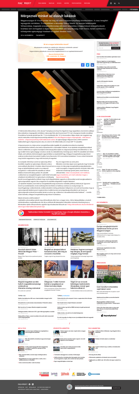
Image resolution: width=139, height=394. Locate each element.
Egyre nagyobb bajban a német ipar (63, 361)
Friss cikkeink (42, 3)
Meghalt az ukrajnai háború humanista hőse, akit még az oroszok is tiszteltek (55, 252)
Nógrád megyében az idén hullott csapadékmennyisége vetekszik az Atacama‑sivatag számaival (29, 285)
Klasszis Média (44, 389)
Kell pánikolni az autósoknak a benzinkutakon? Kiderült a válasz (35, 302)
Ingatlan (51, 3)
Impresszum (21, 387)
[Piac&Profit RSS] (33, 384)
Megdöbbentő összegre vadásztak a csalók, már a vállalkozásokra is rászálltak (32, 359)
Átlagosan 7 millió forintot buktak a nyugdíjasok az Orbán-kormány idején (54, 284)
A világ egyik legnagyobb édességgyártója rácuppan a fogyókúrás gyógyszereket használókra (36, 348)
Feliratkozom (115, 48)
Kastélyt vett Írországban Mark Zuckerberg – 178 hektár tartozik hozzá (111, 184)
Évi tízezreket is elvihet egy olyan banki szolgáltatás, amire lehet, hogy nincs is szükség (107, 242)
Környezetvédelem (39, 219)
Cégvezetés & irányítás (61, 328)
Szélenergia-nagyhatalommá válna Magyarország (106, 248)
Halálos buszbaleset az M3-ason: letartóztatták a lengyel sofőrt (35, 298)
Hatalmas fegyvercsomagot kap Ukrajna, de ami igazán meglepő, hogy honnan (82, 252)
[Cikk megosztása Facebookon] (83, 65)
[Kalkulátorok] (111, 3)
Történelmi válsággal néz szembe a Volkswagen (67, 354)
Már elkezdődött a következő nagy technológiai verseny (38, 339)
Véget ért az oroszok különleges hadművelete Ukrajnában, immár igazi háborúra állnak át (80, 285)
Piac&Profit (40, 35)
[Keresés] (119, 3)
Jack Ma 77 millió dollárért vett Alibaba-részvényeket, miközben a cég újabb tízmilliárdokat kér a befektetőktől (112, 122)
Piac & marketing (94, 328)
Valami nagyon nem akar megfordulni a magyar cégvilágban (73, 331)
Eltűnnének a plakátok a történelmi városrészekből (102, 357)
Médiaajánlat (32, 387)
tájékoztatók (28, 389)
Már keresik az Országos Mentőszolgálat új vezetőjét (32, 307)
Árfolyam (87, 3)
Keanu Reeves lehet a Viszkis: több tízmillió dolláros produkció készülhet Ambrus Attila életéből (111, 136)
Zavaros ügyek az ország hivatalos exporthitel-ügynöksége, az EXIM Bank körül (109, 62)
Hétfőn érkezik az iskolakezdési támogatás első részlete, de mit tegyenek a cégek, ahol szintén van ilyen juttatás (69, 358)
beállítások (36, 389)
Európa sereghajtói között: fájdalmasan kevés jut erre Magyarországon (107, 228)
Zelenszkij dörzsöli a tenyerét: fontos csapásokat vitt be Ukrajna (74, 298)
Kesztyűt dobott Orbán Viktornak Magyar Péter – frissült (28, 252)
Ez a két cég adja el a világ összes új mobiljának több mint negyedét (75, 317)
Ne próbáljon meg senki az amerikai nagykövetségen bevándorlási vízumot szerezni (107, 68)
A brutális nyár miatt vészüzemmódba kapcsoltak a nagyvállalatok (70, 347)
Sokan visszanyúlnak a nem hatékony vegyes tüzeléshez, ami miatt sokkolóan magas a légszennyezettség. (73, 175)
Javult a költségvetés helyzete (105, 81)
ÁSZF (26, 387)
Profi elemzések (76, 3)
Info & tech (22, 328)
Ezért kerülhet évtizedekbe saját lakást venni (109, 56)
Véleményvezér (23, 225)
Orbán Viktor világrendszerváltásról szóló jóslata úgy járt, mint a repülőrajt (108, 86)
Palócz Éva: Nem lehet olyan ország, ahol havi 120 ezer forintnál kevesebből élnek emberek (108, 309)
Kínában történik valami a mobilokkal (105, 339)
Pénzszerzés (101, 263)
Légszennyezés (51, 219)
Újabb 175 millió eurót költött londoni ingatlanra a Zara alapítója (111, 170)
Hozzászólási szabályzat (44, 387)
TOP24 (22, 295)
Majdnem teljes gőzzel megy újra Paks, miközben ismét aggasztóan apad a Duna (108, 102)
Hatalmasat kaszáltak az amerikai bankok (108, 97)
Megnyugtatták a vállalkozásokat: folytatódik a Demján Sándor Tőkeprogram (108, 302)
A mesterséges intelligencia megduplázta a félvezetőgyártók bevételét (108, 92)
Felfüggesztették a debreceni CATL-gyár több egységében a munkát (36, 311)
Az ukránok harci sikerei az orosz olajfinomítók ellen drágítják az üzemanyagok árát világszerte (106, 76)
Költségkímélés (102, 202)
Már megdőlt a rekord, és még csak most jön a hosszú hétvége (109, 254)
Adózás (66, 3)
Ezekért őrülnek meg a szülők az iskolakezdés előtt (107, 347)
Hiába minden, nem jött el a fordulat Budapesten (70, 313)
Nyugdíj (59, 3)
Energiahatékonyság (25, 219)
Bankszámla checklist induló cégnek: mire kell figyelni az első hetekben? (72, 339)
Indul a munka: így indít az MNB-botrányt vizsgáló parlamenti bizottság (73, 308)
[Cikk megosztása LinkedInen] (92, 65)
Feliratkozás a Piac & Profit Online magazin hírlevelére (89, 385)
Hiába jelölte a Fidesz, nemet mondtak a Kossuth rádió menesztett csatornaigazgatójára (36, 316)
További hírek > (101, 197)
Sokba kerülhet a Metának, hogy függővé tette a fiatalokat (107, 108)
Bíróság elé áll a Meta (95, 354)
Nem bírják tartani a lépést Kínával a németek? (69, 302)
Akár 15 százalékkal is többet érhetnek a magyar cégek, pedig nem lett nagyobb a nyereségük (111, 155)
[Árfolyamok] (115, 3)
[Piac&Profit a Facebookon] (30, 384)
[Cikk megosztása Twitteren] (87, 65)
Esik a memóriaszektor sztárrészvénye (29, 362)
